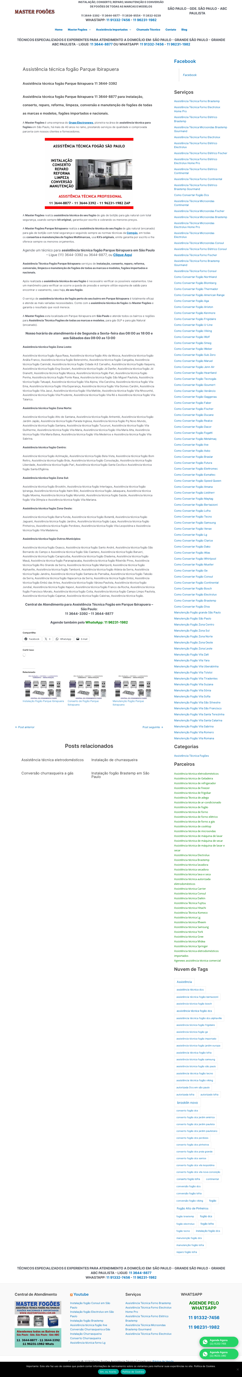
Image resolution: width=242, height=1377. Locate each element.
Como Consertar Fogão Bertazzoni (196, 504)
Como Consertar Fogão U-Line (193, 324)
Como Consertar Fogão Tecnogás (195, 378)
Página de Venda (163, 1361)
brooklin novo (187, 1102)
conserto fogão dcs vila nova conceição (198, 1172)
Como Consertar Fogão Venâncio (195, 391)
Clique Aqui (122, 255)
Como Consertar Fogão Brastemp (195, 600)
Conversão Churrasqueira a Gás (90, 1329)
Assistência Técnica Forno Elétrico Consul (200, 249)
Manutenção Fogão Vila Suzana (193, 684)
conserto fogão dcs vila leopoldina (195, 1165)
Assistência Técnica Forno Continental (198, 179)
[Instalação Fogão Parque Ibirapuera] (43, 688)
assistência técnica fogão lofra (194, 1052)
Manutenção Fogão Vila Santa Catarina (198, 720)
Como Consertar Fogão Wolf (192, 337)
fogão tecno (183, 1230)
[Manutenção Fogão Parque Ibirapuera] (133, 688)
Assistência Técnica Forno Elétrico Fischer (200, 153)
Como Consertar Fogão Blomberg (195, 283)
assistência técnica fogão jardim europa (198, 1045)
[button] (89, 30)
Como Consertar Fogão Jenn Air (194, 367)
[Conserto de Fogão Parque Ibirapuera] (88, 688)
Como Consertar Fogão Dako (192, 546)
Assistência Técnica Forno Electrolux (197, 137)
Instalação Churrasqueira (86, 1333)
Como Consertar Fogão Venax (193, 528)
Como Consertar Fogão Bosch (193, 588)
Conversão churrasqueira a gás (47, 773)
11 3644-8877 (101, 44)
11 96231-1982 (145, 20)
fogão (212, 1200)
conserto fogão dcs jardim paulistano (196, 1131)
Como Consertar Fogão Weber (193, 348)
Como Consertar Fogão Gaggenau (195, 396)
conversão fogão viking (189, 1200)
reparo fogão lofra (186, 1252)
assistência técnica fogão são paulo (196, 1066)
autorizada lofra (185, 1094)
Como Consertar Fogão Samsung (195, 522)
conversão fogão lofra (189, 1193)
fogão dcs (206, 1216)
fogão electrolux (185, 1223)
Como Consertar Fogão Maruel (193, 361)
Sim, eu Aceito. (108, 1371)
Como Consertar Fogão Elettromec (196, 468)
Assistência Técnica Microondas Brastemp (200, 217)
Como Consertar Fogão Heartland (195, 372)
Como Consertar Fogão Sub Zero (195, 355)
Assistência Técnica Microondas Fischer (199, 211)
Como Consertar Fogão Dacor (193, 426)
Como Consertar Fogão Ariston (193, 307)
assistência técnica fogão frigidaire (195, 1025)
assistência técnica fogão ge (192, 1031)
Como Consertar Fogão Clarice (193, 540)
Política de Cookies (133, 1371)
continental (212, 1179)
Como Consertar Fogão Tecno (193, 516)
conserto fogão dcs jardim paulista (195, 1124)
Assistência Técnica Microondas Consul (199, 243)
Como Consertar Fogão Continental (196, 582)
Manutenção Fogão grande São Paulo (197, 612)
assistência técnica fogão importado (196, 1038)
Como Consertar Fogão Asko (192, 450)
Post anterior (25, 727)
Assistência (184, 982)
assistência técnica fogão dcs (194, 1010)
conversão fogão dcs (188, 1186)
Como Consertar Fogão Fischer (193, 408)
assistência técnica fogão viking (194, 1080)
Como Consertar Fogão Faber (192, 402)
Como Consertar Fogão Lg (190, 534)
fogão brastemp (185, 1216)
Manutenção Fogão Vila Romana (194, 738)
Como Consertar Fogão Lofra (192, 510)
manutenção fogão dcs (189, 1238)
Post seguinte (153, 727)
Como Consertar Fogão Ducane (194, 415)
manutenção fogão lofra (190, 1245)
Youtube (81, 1294)
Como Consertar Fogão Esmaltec (194, 474)
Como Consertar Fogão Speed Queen (197, 480)
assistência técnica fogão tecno (194, 1073)
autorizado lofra (209, 1094)
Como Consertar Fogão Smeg (192, 343)
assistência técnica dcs (190, 989)
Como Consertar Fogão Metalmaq (195, 438)
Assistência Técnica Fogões (191, 755)
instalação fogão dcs (208, 1230)
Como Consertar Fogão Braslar (193, 456)
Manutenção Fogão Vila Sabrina (193, 726)
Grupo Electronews (81, 122)
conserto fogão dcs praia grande (194, 1151)
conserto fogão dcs (187, 1110)
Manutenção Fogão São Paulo (192, 618)
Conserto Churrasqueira (85, 1338)
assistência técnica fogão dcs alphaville (199, 1018)
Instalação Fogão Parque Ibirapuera (43, 701)
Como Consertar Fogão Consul (193, 576)
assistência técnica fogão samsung (195, 1059)
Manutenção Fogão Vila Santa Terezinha (199, 714)
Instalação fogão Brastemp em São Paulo (120, 775)
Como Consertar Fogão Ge (191, 570)
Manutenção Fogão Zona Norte (193, 636)
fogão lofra (207, 1223)
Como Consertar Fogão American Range (199, 295)
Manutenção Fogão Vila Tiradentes (196, 678)
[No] (237, 1369)
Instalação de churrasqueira (114, 760)
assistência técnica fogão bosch (194, 1003)
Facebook (185, 61)
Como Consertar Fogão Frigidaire (195, 319)
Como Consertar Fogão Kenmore (194, 313)
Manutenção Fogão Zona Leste (193, 648)
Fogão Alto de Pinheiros (192, 1208)
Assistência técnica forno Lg (87, 1342)
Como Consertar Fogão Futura (193, 462)
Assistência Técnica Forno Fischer (195, 255)
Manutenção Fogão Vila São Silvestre (197, 702)
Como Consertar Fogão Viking (193, 331)
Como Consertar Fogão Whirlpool (195, 558)
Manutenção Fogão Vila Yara (191, 660)
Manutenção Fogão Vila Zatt (191, 654)
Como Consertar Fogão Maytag (193, 498)
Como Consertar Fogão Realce (193, 420)
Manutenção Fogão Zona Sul (192, 630)
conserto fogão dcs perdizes (192, 1137)
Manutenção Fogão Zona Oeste (193, 642)
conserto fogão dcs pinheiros (192, 1144)
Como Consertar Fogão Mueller (194, 564)
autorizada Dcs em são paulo (193, 1087)
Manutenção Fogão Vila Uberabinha (196, 666)
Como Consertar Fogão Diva (192, 606)
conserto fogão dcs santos (191, 1158)
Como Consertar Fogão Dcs (191, 195)
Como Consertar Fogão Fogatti (193, 432)
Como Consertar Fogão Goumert (194, 385)
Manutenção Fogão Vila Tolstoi (193, 672)
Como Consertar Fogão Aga (191, 301)
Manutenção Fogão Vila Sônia (192, 690)
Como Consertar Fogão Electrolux (195, 594)
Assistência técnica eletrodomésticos (52, 760)
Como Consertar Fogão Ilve (191, 444)
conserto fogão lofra (188, 1178)
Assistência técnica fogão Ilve (88, 1325)
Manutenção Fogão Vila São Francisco (198, 708)
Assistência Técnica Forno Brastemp (197, 101)
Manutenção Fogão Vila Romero (194, 732)
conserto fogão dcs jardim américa (195, 1117)
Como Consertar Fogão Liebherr (194, 492)
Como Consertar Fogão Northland (195, 277)
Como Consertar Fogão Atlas (192, 552)
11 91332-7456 (118, 20)
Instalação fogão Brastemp (86, 1320)
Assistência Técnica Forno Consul (195, 271)
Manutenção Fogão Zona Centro (194, 624)
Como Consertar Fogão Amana (193, 486)
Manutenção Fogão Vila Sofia (192, 696)
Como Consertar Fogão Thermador (196, 289)
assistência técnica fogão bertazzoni (197, 996)
